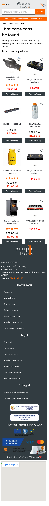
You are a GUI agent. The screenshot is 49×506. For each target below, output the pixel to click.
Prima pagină (7, 23)
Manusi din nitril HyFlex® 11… (12, 78)
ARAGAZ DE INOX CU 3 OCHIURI (35, 222)
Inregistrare (9, 298)
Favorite (8, 292)
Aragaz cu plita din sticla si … (35, 80)
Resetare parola (12, 316)
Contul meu (9, 304)
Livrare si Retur (11, 354)
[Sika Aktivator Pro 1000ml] (35, 110)
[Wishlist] (19, 60)
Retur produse (11, 310)
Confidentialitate (12, 372)
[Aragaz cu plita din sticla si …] (35, 66)
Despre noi (9, 348)
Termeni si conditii (12, 378)
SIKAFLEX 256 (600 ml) (12, 124)
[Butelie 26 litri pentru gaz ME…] (12, 157)
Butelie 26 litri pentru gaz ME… (12, 171)
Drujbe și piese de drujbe (16, 398)
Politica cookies (11, 366)
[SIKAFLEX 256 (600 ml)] (12, 110)
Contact (8, 342)
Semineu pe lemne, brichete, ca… (12, 222)
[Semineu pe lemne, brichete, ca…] (12, 207)
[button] (42, 5)
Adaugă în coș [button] (12, 94)
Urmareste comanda (14, 328)
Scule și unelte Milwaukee (16, 392)
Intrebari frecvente (13, 322)
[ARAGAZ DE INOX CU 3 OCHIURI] (35, 207)
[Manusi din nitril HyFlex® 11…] (12, 65)
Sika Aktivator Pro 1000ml (35, 125)
